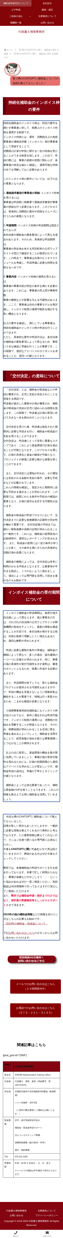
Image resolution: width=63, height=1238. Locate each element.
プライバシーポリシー (46, 1215)
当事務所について (47, 1210)
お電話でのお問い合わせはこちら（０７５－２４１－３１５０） (35, 1010)
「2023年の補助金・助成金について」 (25, 923)
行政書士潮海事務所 (16, 1210)
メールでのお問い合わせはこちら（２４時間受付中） (35, 986)
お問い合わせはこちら (21, 933)
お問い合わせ (16, 1215)
